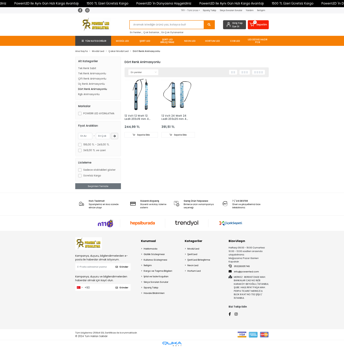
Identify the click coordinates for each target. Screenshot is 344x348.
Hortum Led (194, 271)
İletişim (261, 10)
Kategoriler (193, 241)
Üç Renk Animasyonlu (91, 84)
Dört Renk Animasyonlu (92, 89)
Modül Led (193, 248)
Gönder (123, 266)
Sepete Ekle (143, 134)
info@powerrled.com (246, 271)
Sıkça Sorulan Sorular (231, 10)
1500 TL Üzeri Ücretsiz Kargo (107, 3)
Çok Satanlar (151, 32)
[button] (258, 24)
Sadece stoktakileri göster (99, 170)
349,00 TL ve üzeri (94, 150)
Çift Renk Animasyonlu (92, 78)
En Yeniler (135, 32)
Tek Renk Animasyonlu (92, 73)
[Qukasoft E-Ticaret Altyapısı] (172, 344)
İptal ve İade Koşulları (156, 276)
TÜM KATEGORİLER (95, 41)
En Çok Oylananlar (172, 32)
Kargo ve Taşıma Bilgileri (158, 271)
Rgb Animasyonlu (89, 94)
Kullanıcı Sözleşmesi (155, 259)
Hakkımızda (150, 248)
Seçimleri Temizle (98, 186)
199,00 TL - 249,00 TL (96, 144)
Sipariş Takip (209, 10)
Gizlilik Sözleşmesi (154, 254)
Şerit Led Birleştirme (198, 259)
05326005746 (241, 266)
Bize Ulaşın (237, 241)
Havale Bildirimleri (154, 293)
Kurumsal (148, 241)
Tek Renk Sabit (87, 68)
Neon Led (192, 265)
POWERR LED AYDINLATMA (98, 113)
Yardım (250, 10)
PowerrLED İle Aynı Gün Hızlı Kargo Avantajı (46, 3)
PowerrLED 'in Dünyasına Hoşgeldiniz (163, 3)
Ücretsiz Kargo (92, 175)
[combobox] (79, 287)
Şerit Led (192, 254)
